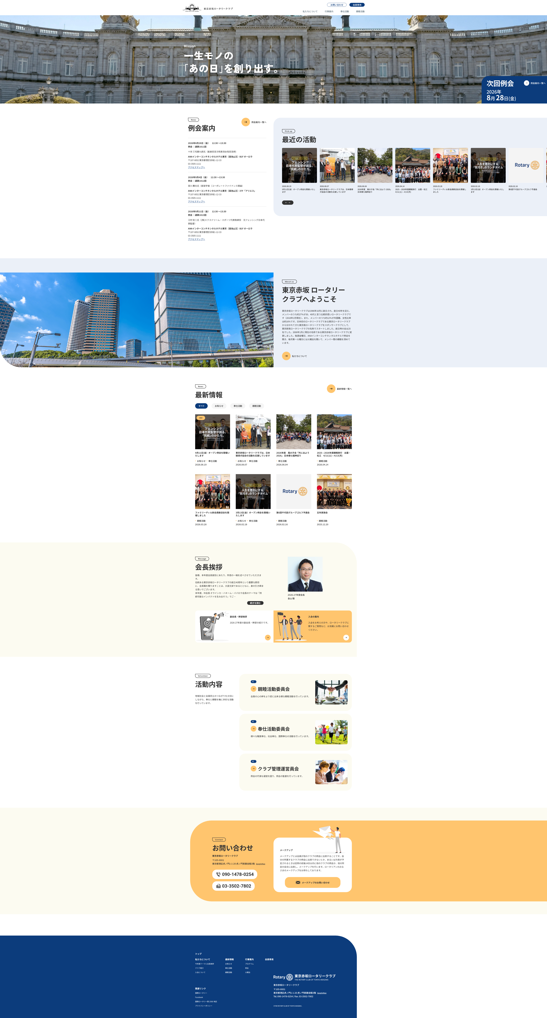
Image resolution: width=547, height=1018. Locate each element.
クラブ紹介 (199, 968)
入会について (200, 972)
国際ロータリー (201, 993)
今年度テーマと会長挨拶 (204, 964)
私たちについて (310, 11)
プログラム (249, 964)
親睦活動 (360, 11)
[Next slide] (290, 202)
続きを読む (255, 602)
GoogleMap (260, 864)
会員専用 (269, 959)
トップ (198, 953)
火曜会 (247, 972)
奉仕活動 (344, 11)
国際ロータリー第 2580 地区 (206, 1001)
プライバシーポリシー (203, 1006)
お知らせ (228, 964)
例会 (247, 968)
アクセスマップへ (196, 167)
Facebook (199, 997)
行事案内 (329, 11)
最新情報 (229, 959)
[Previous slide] (284, 202)
